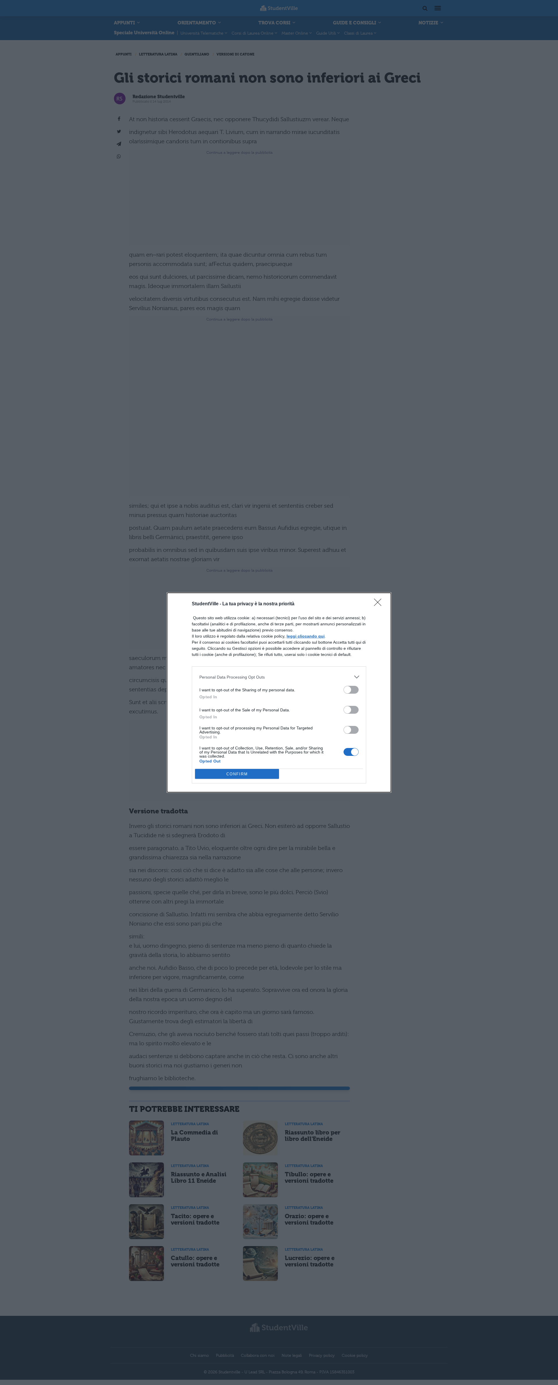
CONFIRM (237, 774)
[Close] (379, 604)
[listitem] (279, 677)
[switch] (351, 690)
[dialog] (279, 692)
